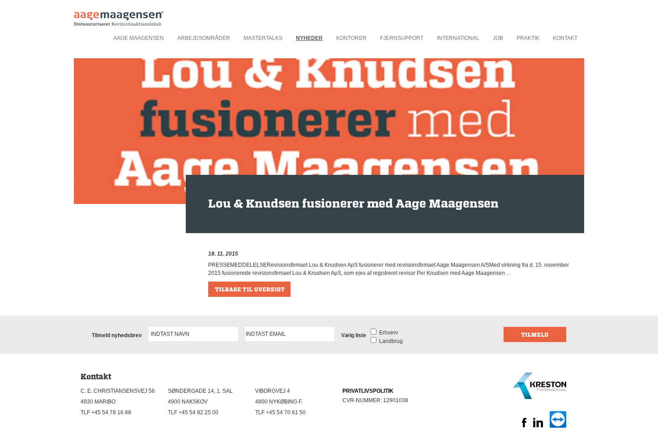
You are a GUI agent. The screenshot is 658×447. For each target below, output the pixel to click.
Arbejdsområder (203, 38)
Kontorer (351, 38)
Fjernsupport (401, 38)
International (458, 38)
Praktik (528, 38)
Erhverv (387, 332)
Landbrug (389, 341)
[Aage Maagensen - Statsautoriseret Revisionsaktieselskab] (118, 15)
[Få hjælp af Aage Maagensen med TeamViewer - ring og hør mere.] (558, 426)
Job (498, 38)
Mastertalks (263, 38)
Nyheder (309, 38)
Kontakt (565, 38)
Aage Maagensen (138, 38)
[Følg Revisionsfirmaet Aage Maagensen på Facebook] (524, 425)
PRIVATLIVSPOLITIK (367, 391)
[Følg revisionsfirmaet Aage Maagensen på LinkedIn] (538, 425)
